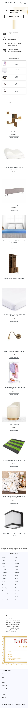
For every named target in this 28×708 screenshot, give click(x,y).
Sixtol (16, 597)
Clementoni (5, 600)
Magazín (4, 682)
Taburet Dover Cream (14, 424)
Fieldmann (4, 572)
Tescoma (17, 560)
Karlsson (17, 603)
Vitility (16, 584)
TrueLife (17, 600)
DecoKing (4, 587)
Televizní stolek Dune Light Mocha (14, 205)
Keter (16, 569)
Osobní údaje (5, 689)
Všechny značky (6, 670)
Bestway (17, 563)
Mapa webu (5, 685)
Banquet (17, 566)
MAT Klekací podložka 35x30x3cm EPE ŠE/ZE (14, 460)
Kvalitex (4, 578)
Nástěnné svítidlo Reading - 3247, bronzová (14, 351)
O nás (3, 694)
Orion (3, 563)
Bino (16, 594)
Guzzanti (4, 590)
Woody (16, 575)
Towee (3, 603)
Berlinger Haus (5, 594)
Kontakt (4, 697)
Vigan (16, 557)
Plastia (16, 578)
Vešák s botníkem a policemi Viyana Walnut (14, 278)
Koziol (3, 566)
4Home (4, 557)
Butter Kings (5, 597)
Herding (4, 584)
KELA (3, 560)
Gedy (16, 581)
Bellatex (4, 569)
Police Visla (14, 131)
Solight (3, 581)
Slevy (3, 677)
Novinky (4, 673)
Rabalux (17, 572)
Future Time (18, 590)
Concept (4, 575)
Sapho (16, 587)
